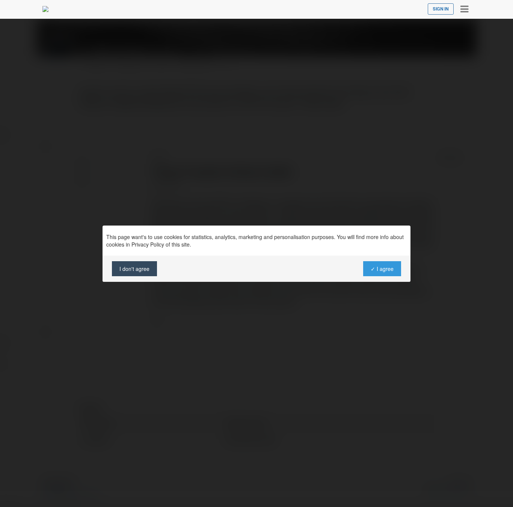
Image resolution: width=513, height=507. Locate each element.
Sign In (441, 9)
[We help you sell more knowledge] (45, 9)
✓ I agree (382, 268)
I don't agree (134, 268)
